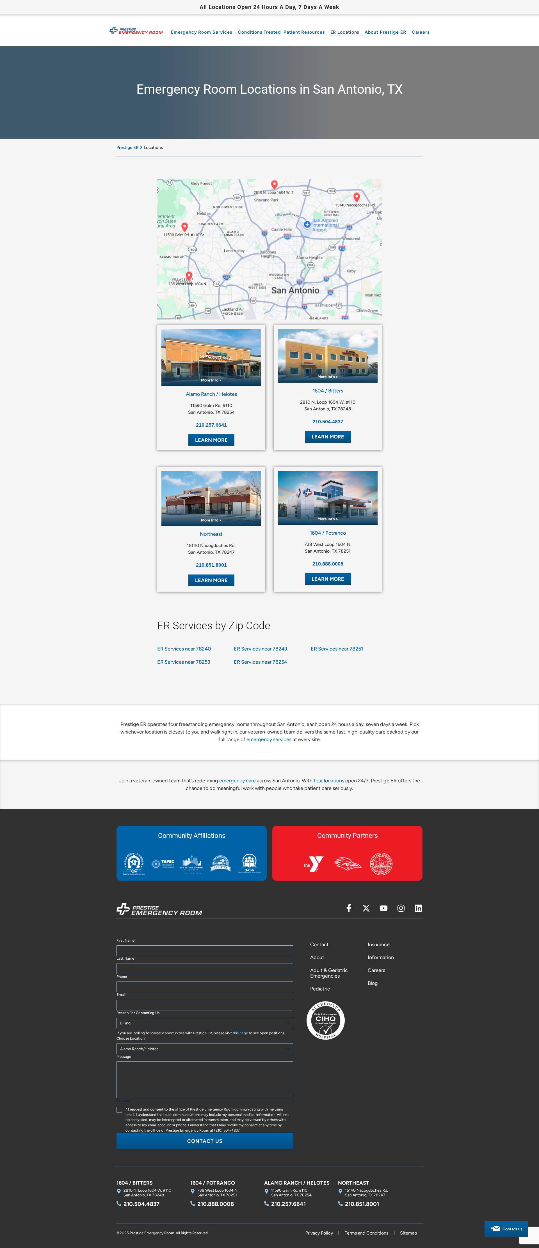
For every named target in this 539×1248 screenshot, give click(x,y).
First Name (126, 940)
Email (122, 994)
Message (124, 1056)
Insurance (379, 944)
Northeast (211, 534)
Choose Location (131, 1038)
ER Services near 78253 (183, 662)
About (317, 957)
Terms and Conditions (366, 1233)
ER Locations (344, 32)
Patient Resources (304, 32)
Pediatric (320, 989)
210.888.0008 (327, 564)
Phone (123, 977)
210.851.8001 (211, 565)
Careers (421, 32)
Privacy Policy (319, 1233)
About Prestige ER (385, 32)
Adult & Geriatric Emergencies (329, 973)
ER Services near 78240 (184, 649)
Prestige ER (128, 147)
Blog (373, 983)
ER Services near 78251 (337, 649)
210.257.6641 (211, 425)
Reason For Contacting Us (139, 1013)
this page (240, 1033)
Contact (319, 944)
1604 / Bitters (328, 391)
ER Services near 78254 (260, 662)
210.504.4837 (327, 421)
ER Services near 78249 (260, 649)
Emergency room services (201, 32)
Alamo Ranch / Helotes (211, 394)
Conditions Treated (259, 32)
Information (381, 957)
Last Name (126, 958)
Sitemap (408, 1233)
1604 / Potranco (328, 533)
